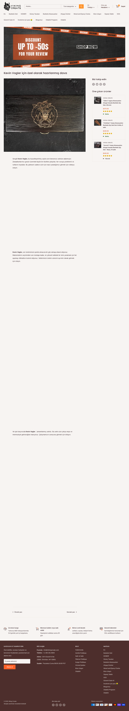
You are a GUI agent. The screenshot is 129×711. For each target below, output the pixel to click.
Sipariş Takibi (109, 14)
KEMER (23, 14)
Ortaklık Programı (51, 20)
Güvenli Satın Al (9, 20)
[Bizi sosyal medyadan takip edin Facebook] (93, 84)
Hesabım (104, 7)
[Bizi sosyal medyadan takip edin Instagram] (100, 84)
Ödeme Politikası (81, 659)
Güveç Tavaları (35, 14)
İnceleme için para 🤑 (25, 20)
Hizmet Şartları (80, 665)
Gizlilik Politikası (80, 653)
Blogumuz (39, 20)
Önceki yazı (18, 612)
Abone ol (10, 667)
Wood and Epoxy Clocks (82, 14)
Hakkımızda (79, 650)
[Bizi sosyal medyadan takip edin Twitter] (97, 84)
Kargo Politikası (80, 662)
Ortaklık (63, 20)
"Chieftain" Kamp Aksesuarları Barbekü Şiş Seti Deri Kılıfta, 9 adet (113, 125)
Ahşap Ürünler (65, 14)
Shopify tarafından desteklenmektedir (15, 703)
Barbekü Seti (13, 14)
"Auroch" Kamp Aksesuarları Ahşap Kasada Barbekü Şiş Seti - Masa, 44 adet (112, 147)
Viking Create (108, 98)
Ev (5, 14)
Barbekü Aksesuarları (50, 14)
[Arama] (81, 6)
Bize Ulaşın (97, 14)
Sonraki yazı (71, 612)
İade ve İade (79, 656)
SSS (118, 14)
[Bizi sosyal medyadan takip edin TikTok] (104, 84)
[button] (107, 111)
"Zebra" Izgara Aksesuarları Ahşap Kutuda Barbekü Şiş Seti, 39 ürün (112, 103)
